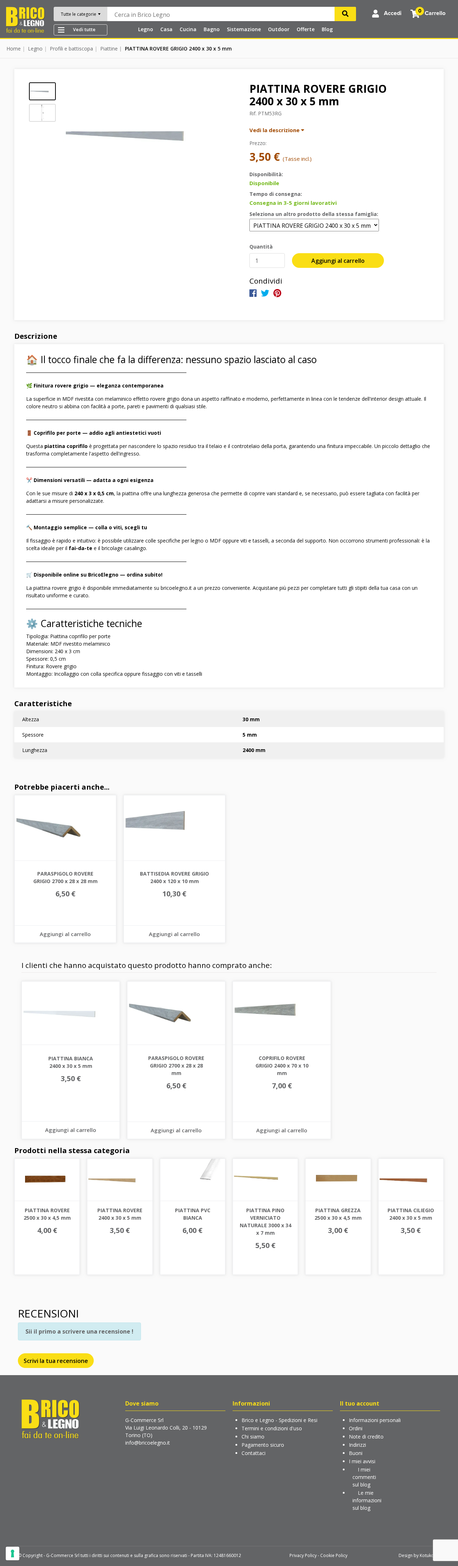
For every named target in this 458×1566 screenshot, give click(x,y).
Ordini (355, 1428)
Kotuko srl (430, 1555)
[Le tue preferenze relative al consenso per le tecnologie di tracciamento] (12, 1553)
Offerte (306, 29)
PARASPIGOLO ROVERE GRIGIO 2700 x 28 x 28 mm (176, 1065)
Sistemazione (244, 29)
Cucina (188, 29)
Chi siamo (253, 1436)
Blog (327, 29)
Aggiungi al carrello (338, 261)
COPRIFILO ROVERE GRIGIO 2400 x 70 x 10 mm (281, 1065)
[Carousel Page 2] (42, 113)
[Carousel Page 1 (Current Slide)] (42, 91)
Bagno (212, 29)
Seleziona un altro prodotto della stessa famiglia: (313, 214)
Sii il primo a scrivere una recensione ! (79, 1331)
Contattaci (253, 1453)
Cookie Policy (333, 1555)
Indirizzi (357, 1444)
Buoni (355, 1453)
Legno (145, 29)
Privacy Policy (303, 1555)
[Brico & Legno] (25, 19)
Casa (166, 29)
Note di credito (366, 1436)
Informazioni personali (375, 1420)
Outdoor (278, 29)
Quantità (261, 246)
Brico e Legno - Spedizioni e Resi (279, 1420)
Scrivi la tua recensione (56, 1361)
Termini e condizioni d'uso (272, 1428)
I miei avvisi (362, 1461)
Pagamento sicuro (263, 1444)
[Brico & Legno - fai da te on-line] (50, 1418)
